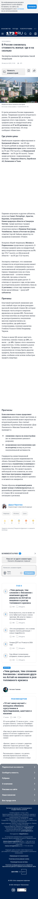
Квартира (6, 513)
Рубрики (6, 778)
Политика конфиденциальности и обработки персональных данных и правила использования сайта (19, 865)
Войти (9, 574)
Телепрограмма (26, 29)
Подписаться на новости (12, 767)
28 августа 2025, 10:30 (8, 63)
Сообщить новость (10, 773)
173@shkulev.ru (28, 828)
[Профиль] (35, 34)
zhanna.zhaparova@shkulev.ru (12, 841)
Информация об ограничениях (19, 856)
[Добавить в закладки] (29, 70)
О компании (7, 784)
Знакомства (6, 29)
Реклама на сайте (9, 789)
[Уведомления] (30, 34)
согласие (20, 9)
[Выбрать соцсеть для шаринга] (34, 70)
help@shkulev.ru (23, 834)
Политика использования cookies (19, 859)
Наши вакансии (8, 795)
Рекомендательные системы (19, 862)
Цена (24, 513)
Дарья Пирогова (15, 505)
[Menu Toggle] (2, 34)
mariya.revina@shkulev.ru (12, 846)
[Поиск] (25, 34)
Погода (15, 29)
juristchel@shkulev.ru (27, 831)
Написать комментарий (12, 72)
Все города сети (9, 800)
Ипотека (16, 513)
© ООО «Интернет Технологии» (19, 885)
